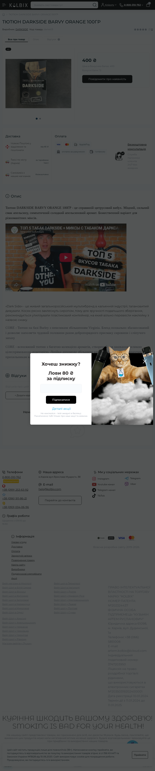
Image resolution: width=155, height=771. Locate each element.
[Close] (144, 361)
